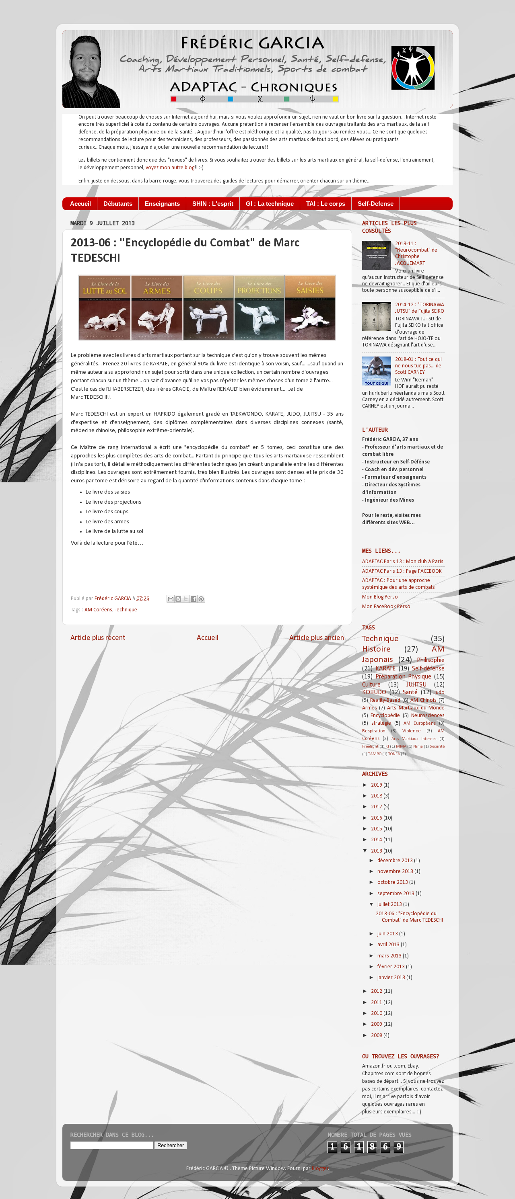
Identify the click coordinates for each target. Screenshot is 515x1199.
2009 (377, 1024)
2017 (377, 807)
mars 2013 (390, 956)
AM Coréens (98, 610)
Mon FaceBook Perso (386, 606)
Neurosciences (428, 715)
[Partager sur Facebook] (194, 599)
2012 (377, 991)
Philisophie (431, 660)
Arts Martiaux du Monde (416, 708)
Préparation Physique (403, 677)
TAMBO (374, 754)
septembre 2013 (396, 893)
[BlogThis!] (178, 599)
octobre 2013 (393, 882)
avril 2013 (389, 944)
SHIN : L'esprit (212, 203)
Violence (411, 731)
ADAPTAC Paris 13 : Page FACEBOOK (402, 571)
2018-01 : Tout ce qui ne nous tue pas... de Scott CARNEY (418, 366)
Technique (126, 610)
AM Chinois (423, 700)
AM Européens (420, 723)
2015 (377, 829)
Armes (369, 708)
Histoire (376, 649)
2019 (377, 785)
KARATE (385, 669)
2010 (377, 1013)
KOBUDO (374, 692)
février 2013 (391, 966)
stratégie (381, 723)
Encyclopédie (385, 715)
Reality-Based (385, 700)
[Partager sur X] (186, 599)
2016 (377, 818)
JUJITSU (416, 685)
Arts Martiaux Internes (414, 739)
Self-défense (428, 669)
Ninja (418, 746)
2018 (377, 796)
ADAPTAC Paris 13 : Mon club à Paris (402, 561)
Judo (439, 692)
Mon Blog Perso (380, 597)
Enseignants (162, 203)
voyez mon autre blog (170, 167)
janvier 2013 (391, 977)
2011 (377, 1002)
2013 (377, 851)
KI (387, 746)
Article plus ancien (316, 638)
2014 (377, 839)
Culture (371, 685)
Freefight (370, 746)
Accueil (80, 203)
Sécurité (437, 746)
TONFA (394, 754)
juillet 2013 (390, 904)
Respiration (373, 731)
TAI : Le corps (325, 203)
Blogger (320, 1168)
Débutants (117, 203)
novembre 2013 (395, 871)
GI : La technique (270, 203)
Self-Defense (375, 203)
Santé (410, 692)
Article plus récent (98, 638)
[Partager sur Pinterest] (201, 599)
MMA (401, 746)
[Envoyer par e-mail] (171, 599)
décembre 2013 (395, 860)
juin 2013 (388, 934)
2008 (377, 1035)
